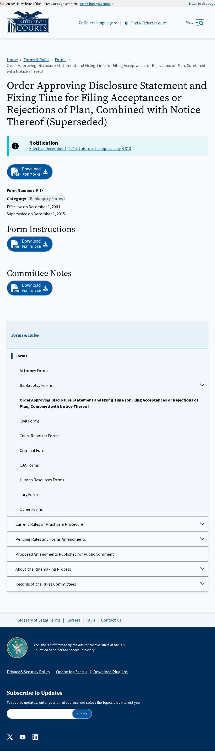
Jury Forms (30, 494)
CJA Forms (29, 465)
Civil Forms (30, 421)
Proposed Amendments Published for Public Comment (64, 554)
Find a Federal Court (148, 22)
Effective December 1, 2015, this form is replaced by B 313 (80, 148)
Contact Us (111, 620)
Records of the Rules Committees (45, 584)
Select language (98, 22)
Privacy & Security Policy (28, 671)
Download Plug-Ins (110, 671)
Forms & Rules (25, 335)
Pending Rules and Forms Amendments (50, 539)
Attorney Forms (34, 370)
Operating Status (71, 671)
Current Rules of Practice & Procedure (49, 524)
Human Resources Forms (42, 479)
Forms (21, 355)
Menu (190, 22)
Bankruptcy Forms (36, 385)
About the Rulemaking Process (43, 569)
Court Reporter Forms (40, 435)
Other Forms (31, 509)
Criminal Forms (33, 450)
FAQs (90, 620)
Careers (73, 620)
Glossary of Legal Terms (39, 620)
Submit (82, 714)
